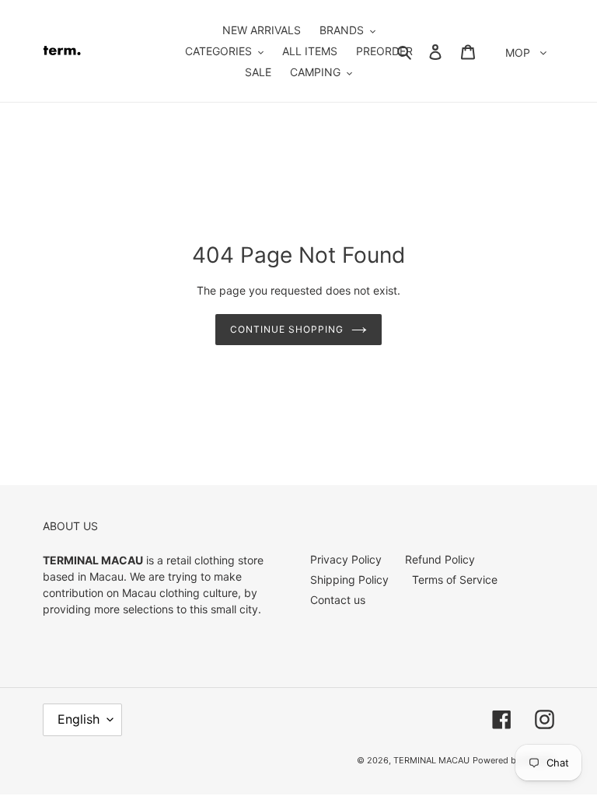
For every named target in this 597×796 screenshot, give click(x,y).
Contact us (337, 599)
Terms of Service (455, 579)
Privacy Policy (346, 559)
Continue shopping (286, 329)
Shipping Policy (349, 579)
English (79, 719)
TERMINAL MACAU (431, 760)
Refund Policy (440, 559)
